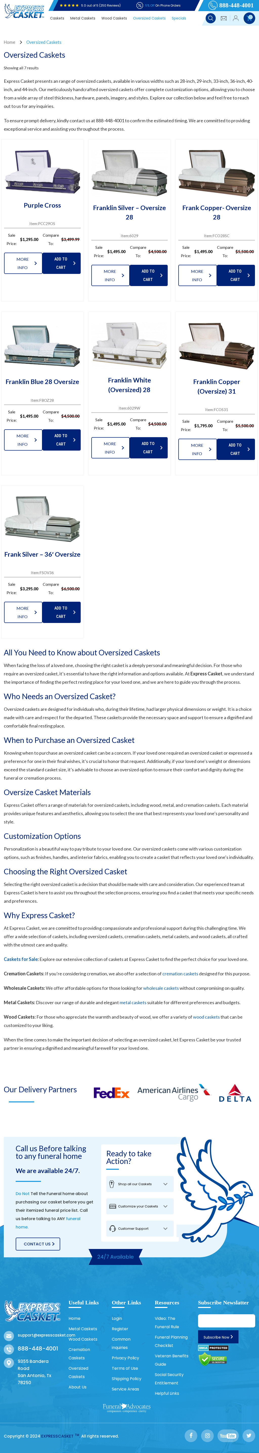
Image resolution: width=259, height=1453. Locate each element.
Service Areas (125, 1389)
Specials (179, 18)
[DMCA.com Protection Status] (213, 1347)
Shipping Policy (126, 1379)
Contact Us (37, 1244)
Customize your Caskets (138, 1206)
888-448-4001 (236, 5)
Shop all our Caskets (135, 1184)
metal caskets (133, 1002)
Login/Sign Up (236, 18)
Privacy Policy (125, 1358)
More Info (22, 263)
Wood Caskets (114, 18)
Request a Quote (224, 18)
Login (117, 1318)
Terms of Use (125, 1368)
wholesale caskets (161, 988)
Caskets (57, 18)
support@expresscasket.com (39, 1335)
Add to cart (60, 263)
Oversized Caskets (149, 18)
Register (120, 1329)
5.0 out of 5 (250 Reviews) (101, 5)
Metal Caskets (82, 18)
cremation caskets (180, 973)
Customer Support (133, 1228)
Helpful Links (167, 1393)
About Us (78, 1387)
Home (9, 42)
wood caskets (206, 1017)
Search (211, 18)
